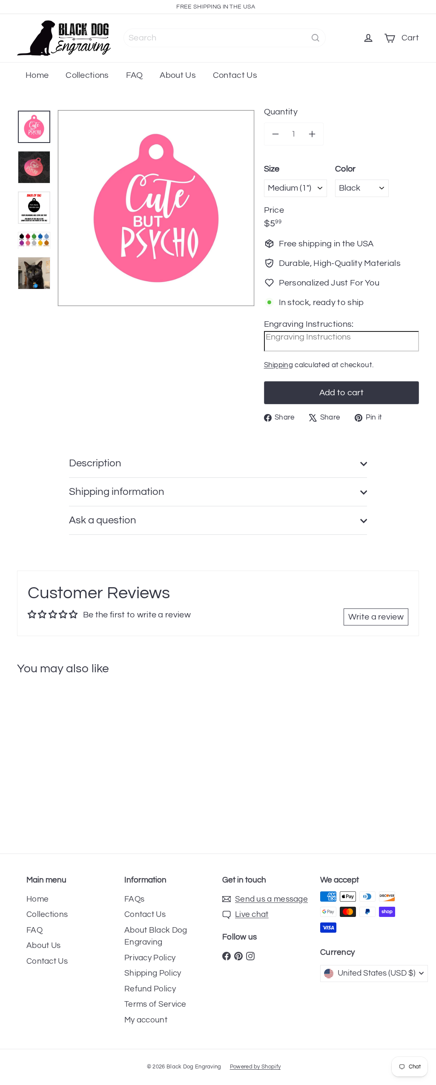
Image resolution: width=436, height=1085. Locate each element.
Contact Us (235, 75)
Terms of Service (155, 1004)
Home (37, 75)
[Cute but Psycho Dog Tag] (50, 760)
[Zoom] (156, 208)
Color (345, 169)
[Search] (315, 38)
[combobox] (224, 38)
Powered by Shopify (255, 1067)
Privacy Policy (149, 958)
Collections (87, 75)
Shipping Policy (152, 973)
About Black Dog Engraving (155, 936)
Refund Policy (150, 989)
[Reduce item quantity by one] (275, 134)
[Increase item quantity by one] (312, 134)
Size (272, 169)
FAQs (134, 899)
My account (145, 1020)
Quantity (281, 112)
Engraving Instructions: (309, 324)
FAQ (134, 75)
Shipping (278, 365)
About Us (177, 75)
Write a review (376, 617)
